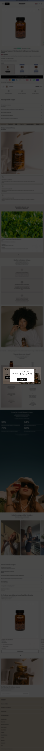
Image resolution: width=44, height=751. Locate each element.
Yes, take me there (22, 379)
